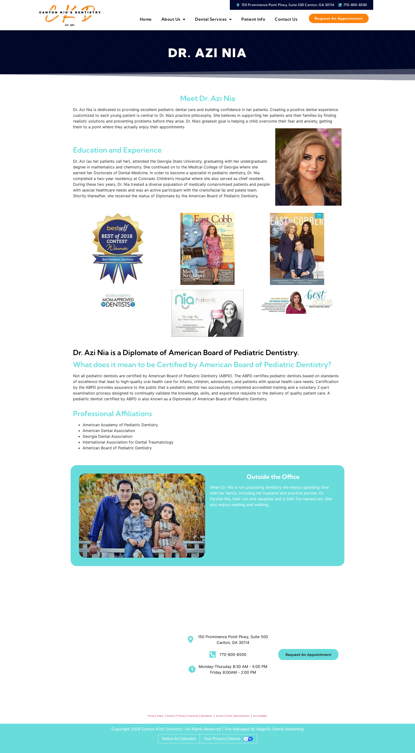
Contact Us (286, 19)
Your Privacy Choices (222, 739)
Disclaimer (207, 715)
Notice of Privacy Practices (182, 715)
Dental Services (211, 19)
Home (146, 19)
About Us (170, 19)
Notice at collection (179, 739)
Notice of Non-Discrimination (233, 715)
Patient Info (253, 19)
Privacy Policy (156, 715)
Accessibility (260, 715)
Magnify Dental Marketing (280, 729)
